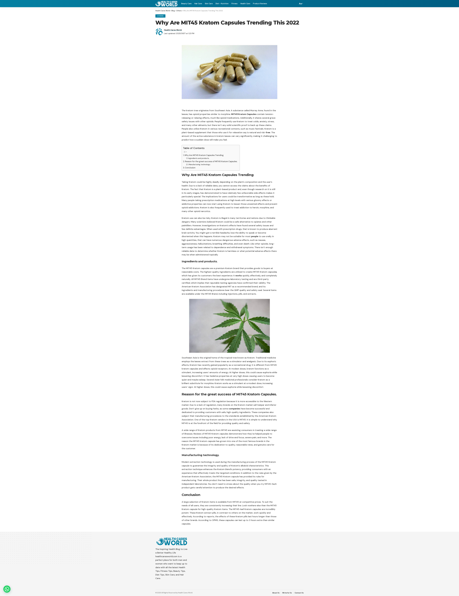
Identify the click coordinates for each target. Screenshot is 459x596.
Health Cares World (173, 30)
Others (160, 16)
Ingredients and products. (198, 158)
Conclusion (190, 167)
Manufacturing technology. (199, 164)
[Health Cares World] (166, 3)
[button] (7, 589)
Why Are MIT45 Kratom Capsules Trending (204, 155)
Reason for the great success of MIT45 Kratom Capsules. (211, 161)
